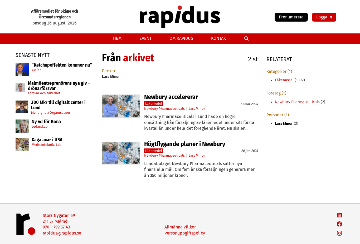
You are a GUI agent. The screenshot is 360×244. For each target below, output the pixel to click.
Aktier (36, 70)
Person (108, 70)
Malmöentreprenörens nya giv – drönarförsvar (59, 86)
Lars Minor (197, 109)
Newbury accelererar (171, 96)
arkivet (138, 58)
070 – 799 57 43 (56, 227)
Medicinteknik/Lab (46, 145)
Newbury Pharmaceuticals (164, 109)
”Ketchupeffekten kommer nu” (62, 65)
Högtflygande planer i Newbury (184, 144)
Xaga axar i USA (47, 140)
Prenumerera (291, 16)
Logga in (324, 16)
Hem (117, 38)
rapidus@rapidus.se (62, 233)
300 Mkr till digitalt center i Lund (58, 105)
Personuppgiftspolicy (184, 233)
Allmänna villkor (180, 227)
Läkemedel (153, 104)
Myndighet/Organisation (50, 112)
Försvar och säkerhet (44, 93)
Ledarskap (40, 126)
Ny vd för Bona (46, 122)
